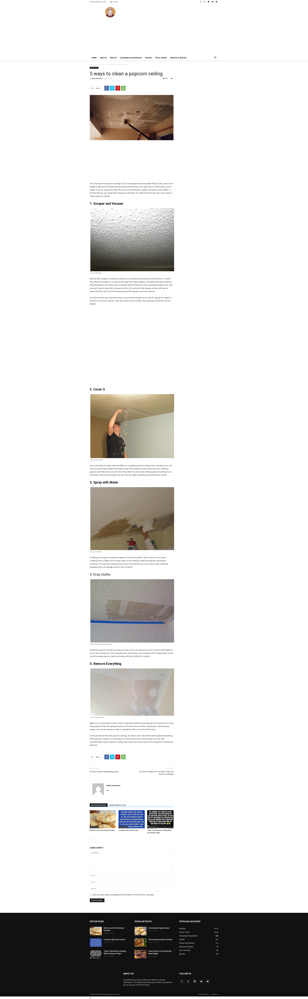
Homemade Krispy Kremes (158, 928)
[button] (215, 58)
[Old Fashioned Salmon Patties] (141, 942)
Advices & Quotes (178, 58)
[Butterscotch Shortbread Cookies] (103, 819)
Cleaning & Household (131, 58)
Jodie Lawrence (97, 78)
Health (103, 58)
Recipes (148, 58)
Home (94, 58)
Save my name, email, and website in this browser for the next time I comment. (123, 895)
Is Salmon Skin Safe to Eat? (129, 830)
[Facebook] (200, 1)
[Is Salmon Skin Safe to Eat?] (132, 819)
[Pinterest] (117, 88)
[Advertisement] (154, 37)
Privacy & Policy (203, 994)
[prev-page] (91, 837)
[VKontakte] (212, 1)
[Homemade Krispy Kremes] (141, 931)
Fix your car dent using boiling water (104, 772)
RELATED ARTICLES (98, 805)
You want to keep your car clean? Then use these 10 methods (156, 773)
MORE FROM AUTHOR (117, 805)
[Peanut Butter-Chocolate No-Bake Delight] (141, 954)
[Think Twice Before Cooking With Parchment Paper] (160, 819)
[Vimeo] (208, 1)
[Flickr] (108, 790)
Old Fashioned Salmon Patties (160, 940)
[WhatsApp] (123, 88)
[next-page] (95, 837)
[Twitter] (204, 1)
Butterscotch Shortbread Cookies (102, 830)
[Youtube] (216, 1)
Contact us (214, 994)
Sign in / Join (114, 2)
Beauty (113, 58)
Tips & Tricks (161, 58)
